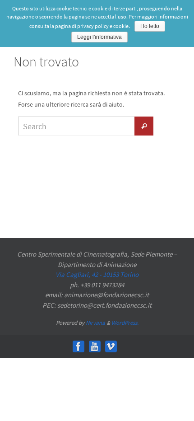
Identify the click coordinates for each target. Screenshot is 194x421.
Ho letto (149, 26)
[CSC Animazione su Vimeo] (111, 346)
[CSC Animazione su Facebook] (78, 346)
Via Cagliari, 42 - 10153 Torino (97, 274)
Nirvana (95, 323)
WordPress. (125, 323)
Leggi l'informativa (99, 37)
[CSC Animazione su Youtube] (95, 346)
